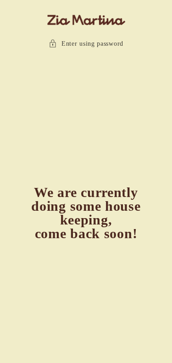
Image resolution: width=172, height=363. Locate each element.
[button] (86, 43)
